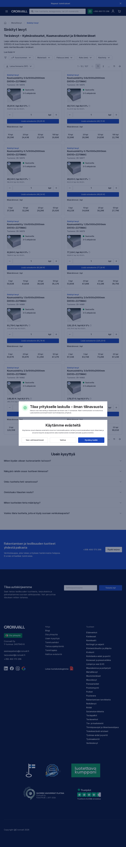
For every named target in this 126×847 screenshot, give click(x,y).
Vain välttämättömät (35, 440)
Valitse (63, 440)
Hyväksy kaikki (91, 440)
